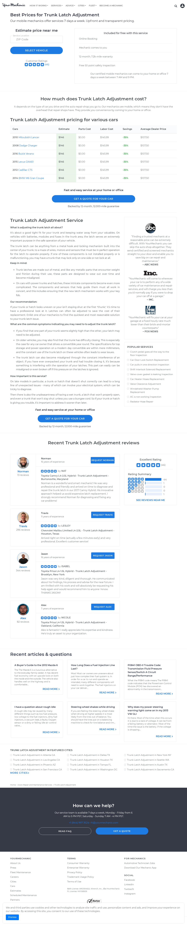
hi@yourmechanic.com (104, 822)
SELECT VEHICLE (36, 50)
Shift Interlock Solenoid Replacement (150, 369)
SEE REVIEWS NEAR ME (150, 500)
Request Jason (103, 555)
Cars (12, 886)
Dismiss (12, 917)
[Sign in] (182, 6)
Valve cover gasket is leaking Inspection (151, 374)
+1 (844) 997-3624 (79, 822)
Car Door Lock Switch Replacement (149, 360)
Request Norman (102, 460)
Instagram (130, 893)
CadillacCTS (25, 170)
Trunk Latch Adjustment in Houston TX (91, 759)
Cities (13, 881)
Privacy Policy (74, 872)
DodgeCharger (28, 145)
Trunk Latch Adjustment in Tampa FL (90, 764)
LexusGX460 (26, 161)
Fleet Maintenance (20, 872)
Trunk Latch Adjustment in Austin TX (147, 764)
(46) (47, 64)
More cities (19, 772)
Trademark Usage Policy (80, 876)
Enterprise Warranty (78, 867)
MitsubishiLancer (29, 137)
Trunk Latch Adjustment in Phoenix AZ (34, 764)
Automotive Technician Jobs (139, 863)
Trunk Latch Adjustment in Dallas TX (90, 755)
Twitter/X (129, 889)
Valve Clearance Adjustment (145, 384)
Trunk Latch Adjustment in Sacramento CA (150, 769)
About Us (15, 863)
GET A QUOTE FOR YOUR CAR (93, 198)
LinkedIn (129, 884)
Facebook (129, 880)
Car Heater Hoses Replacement (147, 379)
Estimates (15, 890)
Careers (14, 876)
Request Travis (103, 515)
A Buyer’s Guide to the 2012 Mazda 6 (36, 665)
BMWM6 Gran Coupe (31, 178)
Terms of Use (74, 881)
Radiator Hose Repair (141, 401)
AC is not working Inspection (145, 396)
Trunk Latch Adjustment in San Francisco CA (37, 769)
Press (13, 867)
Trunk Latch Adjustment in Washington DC (93, 769)
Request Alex (103, 607)
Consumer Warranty (78, 863)
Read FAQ (65, 831)
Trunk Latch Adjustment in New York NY (149, 755)
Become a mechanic (111, 5)
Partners (15, 899)
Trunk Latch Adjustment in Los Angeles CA (36, 759)
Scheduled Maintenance (23, 895)
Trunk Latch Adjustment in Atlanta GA (34, 755)
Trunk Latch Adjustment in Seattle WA (148, 759)
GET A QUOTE (122, 831)
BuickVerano (26, 153)
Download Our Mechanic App (140, 867)
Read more (50, 689)
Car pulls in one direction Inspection (149, 364)
